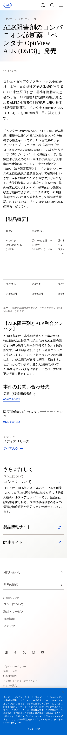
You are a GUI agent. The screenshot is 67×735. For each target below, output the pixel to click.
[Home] (7, 5)
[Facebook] (15, 652)
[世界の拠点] (43, 5)
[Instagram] (34, 652)
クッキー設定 (33, 729)
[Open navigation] (61, 5)
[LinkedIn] (6, 652)
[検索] (52, 5)
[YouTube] (43, 652)
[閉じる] (63, 692)
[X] (24, 652)
